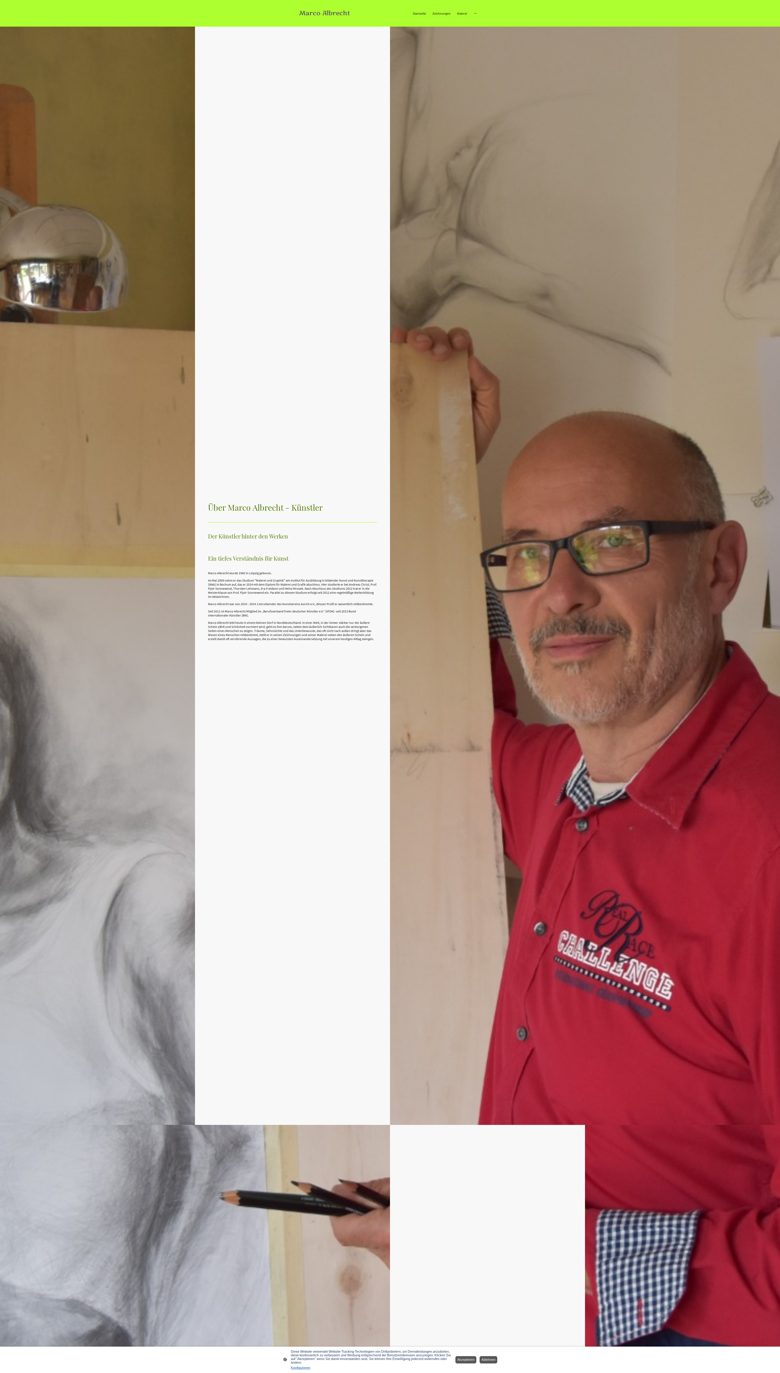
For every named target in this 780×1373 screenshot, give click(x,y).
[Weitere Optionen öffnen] (475, 13)
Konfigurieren (300, 1368)
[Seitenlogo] (327, 21)
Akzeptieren (465, 1359)
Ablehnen (488, 1359)
